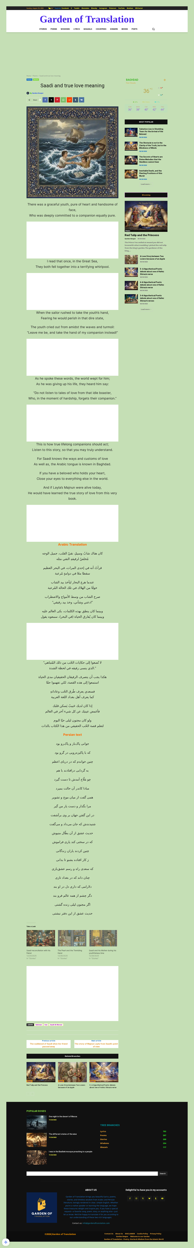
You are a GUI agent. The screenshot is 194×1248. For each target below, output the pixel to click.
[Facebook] (45, 99)
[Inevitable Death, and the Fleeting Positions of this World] (131, 174)
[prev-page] (28, 1094)
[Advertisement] (97, 51)
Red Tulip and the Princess (37, 1085)
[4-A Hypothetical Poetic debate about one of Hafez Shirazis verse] (131, 285)
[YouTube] (162, 1198)
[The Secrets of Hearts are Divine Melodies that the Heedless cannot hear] (131, 160)
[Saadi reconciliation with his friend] (41, 938)
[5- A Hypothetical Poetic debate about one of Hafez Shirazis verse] (103, 1072)
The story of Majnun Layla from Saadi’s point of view (96, 1045)
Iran (46, 1025)
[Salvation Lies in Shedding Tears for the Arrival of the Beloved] (131, 132)
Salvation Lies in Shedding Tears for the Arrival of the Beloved (151, 131)
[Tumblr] (75, 99)
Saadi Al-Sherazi (56, 1025)
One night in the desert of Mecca (63, 1116)
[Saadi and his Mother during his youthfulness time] (103, 938)
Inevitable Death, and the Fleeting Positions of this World (150, 173)
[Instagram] (136, 1198)
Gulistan (39, 1025)
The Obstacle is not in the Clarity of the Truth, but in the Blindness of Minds (152, 145)
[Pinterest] (57, 99)
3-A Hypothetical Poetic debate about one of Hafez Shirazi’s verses (152, 298)
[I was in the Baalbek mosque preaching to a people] (37, 1157)
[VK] (81, 99)
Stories (36, 79)
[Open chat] (5, 1242)
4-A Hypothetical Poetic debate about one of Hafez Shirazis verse (152, 285)
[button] (153, 29)
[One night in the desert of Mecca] (37, 1122)
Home (29, 76)
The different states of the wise (63, 1134)
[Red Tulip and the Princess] (41, 1072)
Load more (145, 184)
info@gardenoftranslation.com (96, 1223)
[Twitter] (142, 1198)
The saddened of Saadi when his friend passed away (48, 1045)
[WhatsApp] (63, 99)
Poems (35, 76)
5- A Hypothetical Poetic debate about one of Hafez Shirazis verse (152, 271)
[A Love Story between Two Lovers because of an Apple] (72, 1072)
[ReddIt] (69, 99)
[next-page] (32, 1094)
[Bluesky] (149, 1198)
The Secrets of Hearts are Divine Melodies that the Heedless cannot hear (151, 159)
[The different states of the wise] (37, 1140)
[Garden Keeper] (28, 93)
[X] (51, 99)
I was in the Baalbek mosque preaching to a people (70, 1152)
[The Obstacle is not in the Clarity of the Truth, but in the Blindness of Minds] (131, 146)
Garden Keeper (37, 93)
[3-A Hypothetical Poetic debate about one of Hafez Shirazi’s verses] (131, 298)
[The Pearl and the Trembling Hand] (72, 938)
